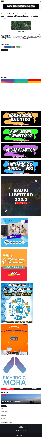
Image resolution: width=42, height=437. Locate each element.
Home (17, 435)
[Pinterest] (14, 47)
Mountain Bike (5, 11)
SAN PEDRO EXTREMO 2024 (25, 433)
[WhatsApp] (17, 47)
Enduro (2, 408)
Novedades (21, 388)
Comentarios (34, 388)
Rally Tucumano (3, 421)
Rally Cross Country (4, 416)
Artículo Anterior (4, 74)
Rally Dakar (3, 418)
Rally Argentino (3, 415)
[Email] (19, 47)
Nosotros (20, 435)
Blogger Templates (33, 433)
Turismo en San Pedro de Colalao (6, 422)
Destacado (8, 388)
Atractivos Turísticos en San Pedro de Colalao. (12, 401)
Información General (4, 412)
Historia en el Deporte (4, 411)
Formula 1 (2, 409)
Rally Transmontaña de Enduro (6, 419)
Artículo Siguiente (37, 74)
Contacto (24, 435)
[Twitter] (12, 47)
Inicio (2, 11)
